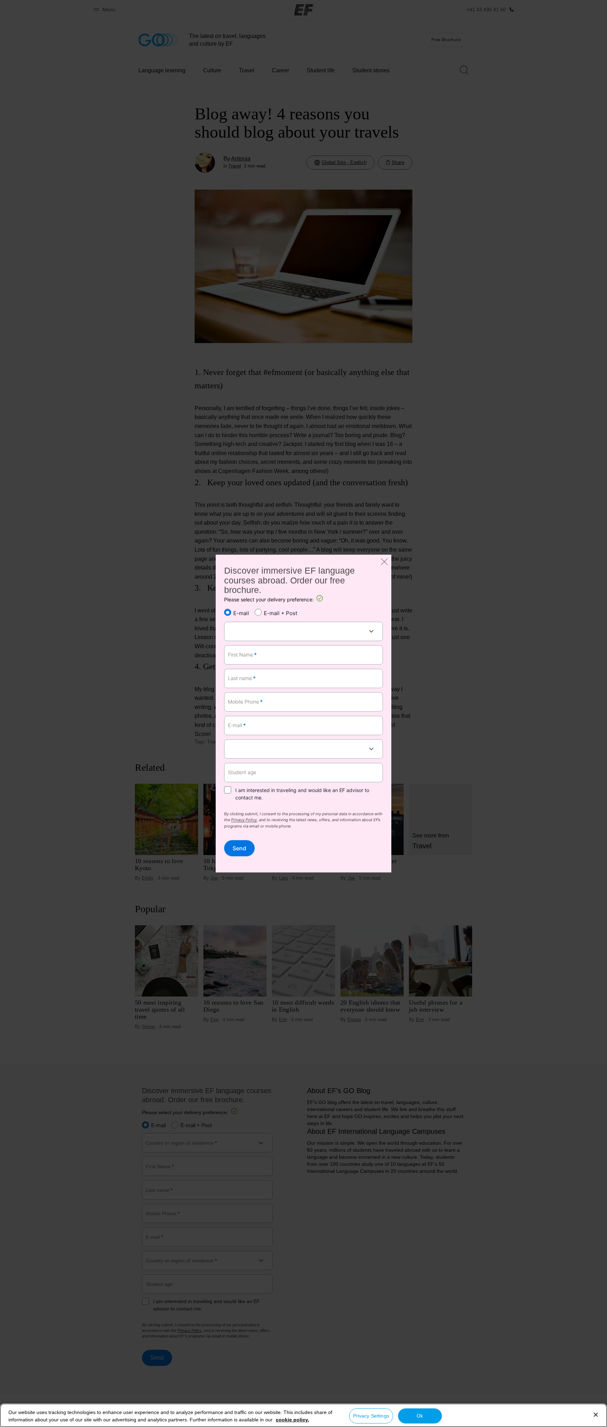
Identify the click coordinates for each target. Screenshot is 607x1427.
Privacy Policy (244, 820)
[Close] (595, 1414)
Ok (420, 1416)
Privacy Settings (371, 1416)
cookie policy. (292, 1419)
